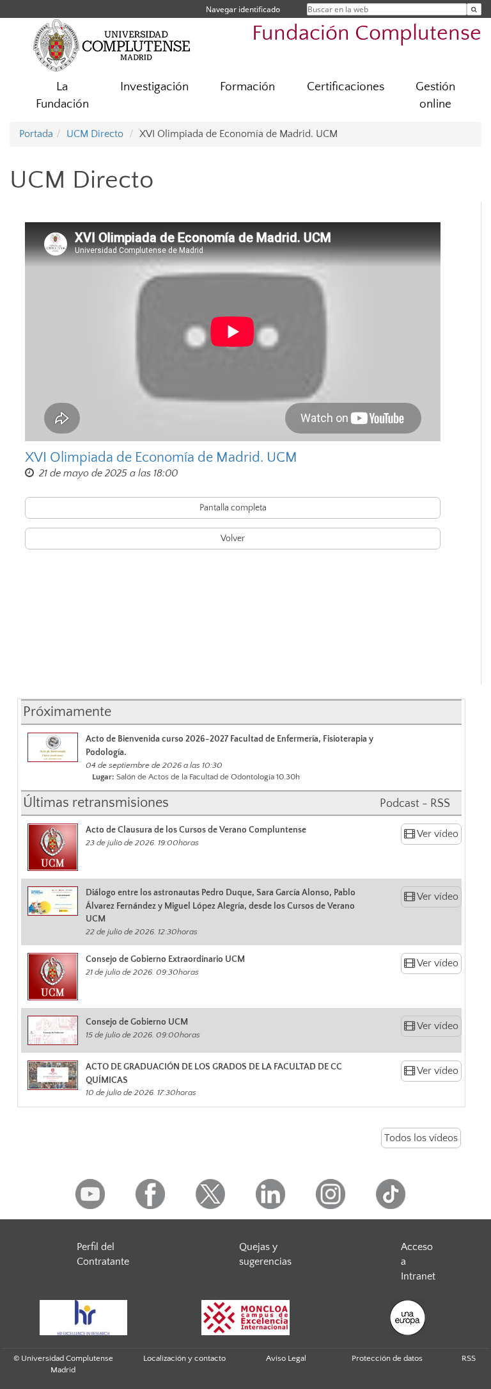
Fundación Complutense (366, 33)
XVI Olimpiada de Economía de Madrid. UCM (161, 458)
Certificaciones (345, 86)
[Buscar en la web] (474, 9)
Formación (247, 86)
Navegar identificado (243, 9)
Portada (36, 134)
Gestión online (435, 95)
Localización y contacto (184, 1358)
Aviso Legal (286, 1358)
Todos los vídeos (421, 1138)
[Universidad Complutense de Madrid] (112, 45)
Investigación (154, 86)
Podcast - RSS (415, 803)
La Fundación (62, 95)
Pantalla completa (233, 508)
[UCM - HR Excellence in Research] (83, 1317)
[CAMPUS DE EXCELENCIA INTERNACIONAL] (245, 1317)
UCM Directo (94, 134)
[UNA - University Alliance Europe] (407, 1317)
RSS (469, 1358)
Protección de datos (387, 1358)
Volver (233, 538)
